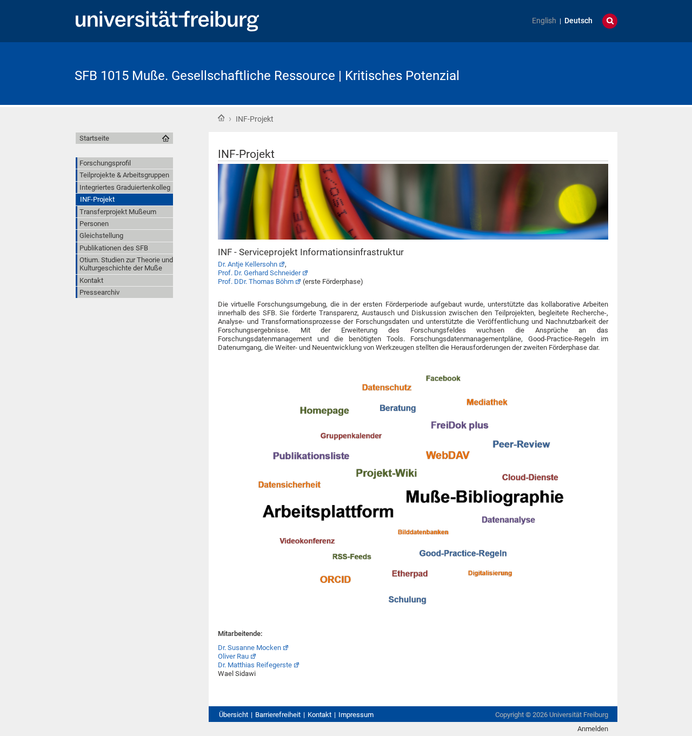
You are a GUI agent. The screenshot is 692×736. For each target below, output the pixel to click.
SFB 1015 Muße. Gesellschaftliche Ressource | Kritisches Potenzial (267, 75)
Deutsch (578, 20)
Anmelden (592, 729)
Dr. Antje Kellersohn (247, 264)
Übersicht (233, 715)
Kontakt (319, 715)
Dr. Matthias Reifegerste (255, 665)
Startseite (221, 118)
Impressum (356, 715)
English (544, 20)
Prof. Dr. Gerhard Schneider (259, 273)
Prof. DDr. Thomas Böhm (256, 281)
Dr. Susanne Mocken (249, 648)
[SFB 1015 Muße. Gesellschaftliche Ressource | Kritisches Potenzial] (564, 73)
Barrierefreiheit (278, 715)
